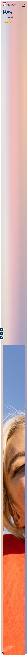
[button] (3, 652)
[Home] (9, 4)
